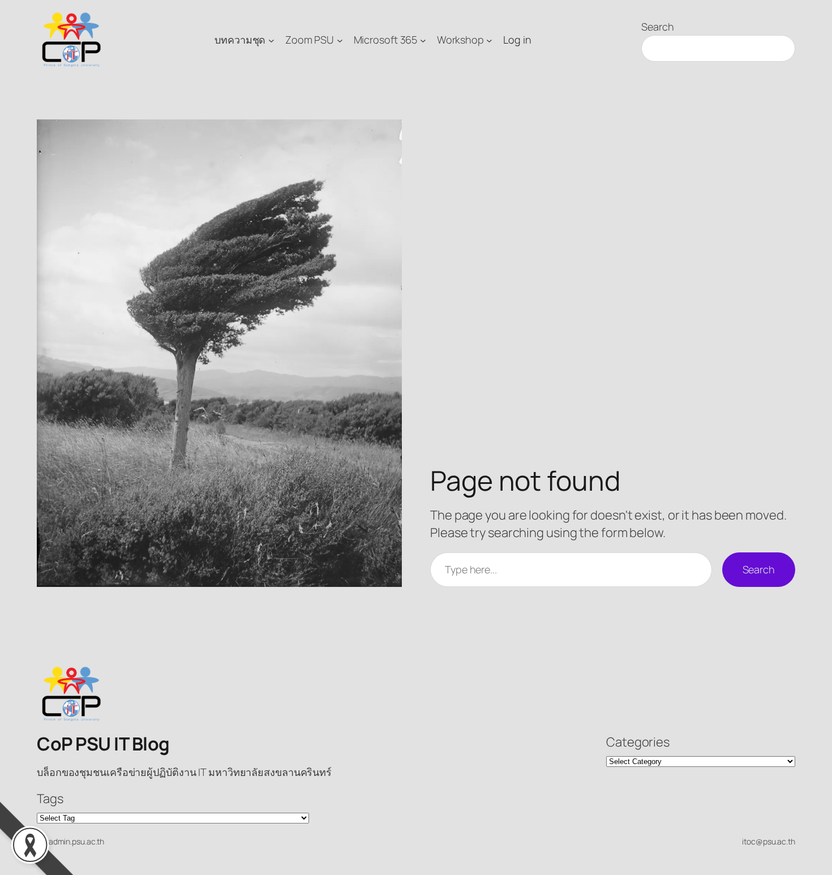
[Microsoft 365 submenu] (423, 40)
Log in (517, 39)
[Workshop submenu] (489, 40)
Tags (50, 798)
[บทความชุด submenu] (271, 40)
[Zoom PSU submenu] (340, 40)
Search (657, 26)
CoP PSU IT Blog (103, 743)
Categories (638, 742)
